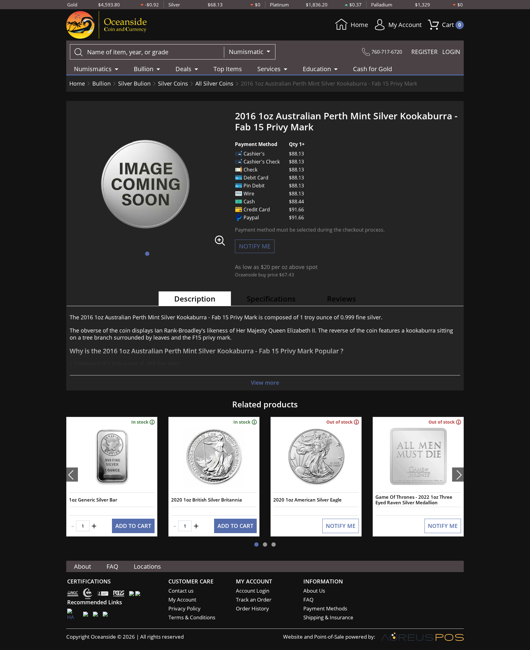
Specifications (271, 299)
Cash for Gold (372, 69)
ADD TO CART (133, 525)
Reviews (341, 299)
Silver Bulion (134, 83)
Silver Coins (173, 83)
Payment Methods (325, 608)
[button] (147, 254)
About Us (314, 590)
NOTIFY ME (255, 246)
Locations (147, 566)
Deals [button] (183, 69)
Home (359, 25)
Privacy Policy (184, 608)
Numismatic (247, 52)
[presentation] (72, 474)
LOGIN (451, 52)
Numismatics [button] (93, 69)
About (82, 566)
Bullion (101, 83)
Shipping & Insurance (328, 617)
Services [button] (269, 69)
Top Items (227, 69)
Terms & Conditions (191, 617)
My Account (405, 25)
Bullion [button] (143, 69)
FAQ (112, 566)
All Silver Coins (214, 83)
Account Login (252, 590)
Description (194, 299)
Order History (252, 608)
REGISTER (424, 52)
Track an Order (253, 599)
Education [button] (317, 69)
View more (265, 382)
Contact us (181, 590)
